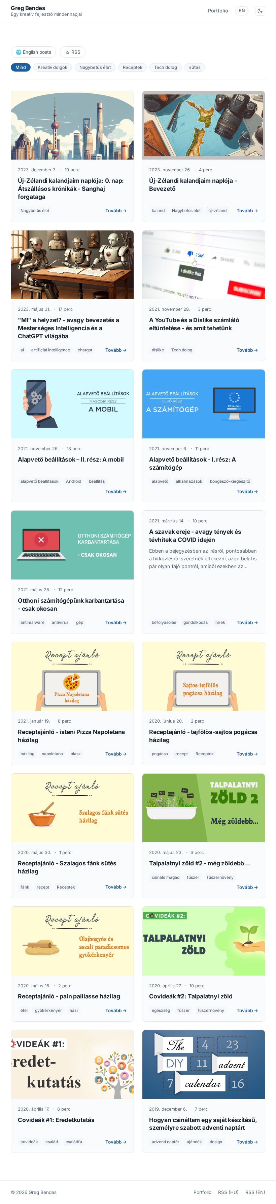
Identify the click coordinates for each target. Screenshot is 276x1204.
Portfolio (202, 1192)
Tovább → (116, 210)
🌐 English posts (33, 52)
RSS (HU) (228, 1192)
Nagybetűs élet (95, 67)
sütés (195, 67)
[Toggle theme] (260, 11)
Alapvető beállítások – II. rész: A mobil (71, 459)
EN (242, 10)
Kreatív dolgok (52, 67)
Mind (20, 67)
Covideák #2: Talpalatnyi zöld (191, 996)
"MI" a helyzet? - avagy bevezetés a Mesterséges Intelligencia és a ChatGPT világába (68, 328)
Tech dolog (165, 67)
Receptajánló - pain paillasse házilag (69, 996)
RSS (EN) (255, 1192)
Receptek (132, 67)
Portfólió (218, 10)
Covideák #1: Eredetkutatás (56, 1119)
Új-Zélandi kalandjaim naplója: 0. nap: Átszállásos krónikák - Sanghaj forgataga (71, 188)
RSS (75, 52)
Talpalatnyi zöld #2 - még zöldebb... (199, 863)
